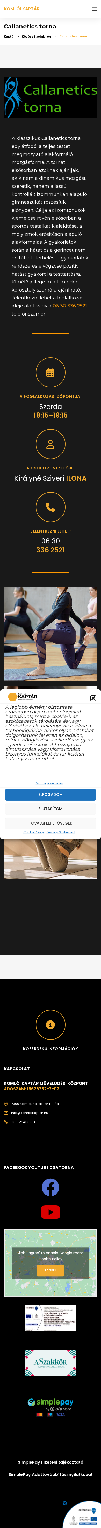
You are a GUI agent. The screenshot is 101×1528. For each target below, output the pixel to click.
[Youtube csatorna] (50, 1212)
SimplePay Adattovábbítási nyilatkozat (51, 1474)
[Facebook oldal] (50, 1187)
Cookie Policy (33, 832)
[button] (93, 698)
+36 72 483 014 (23, 1121)
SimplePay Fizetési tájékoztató (50, 1462)
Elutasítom (50, 809)
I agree (50, 1270)
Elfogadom (50, 794)
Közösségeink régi (37, 36)
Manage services (49, 783)
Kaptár (9, 36)
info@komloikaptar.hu (29, 1112)
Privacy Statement (61, 832)
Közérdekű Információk (50, 1048)
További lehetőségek (50, 823)
